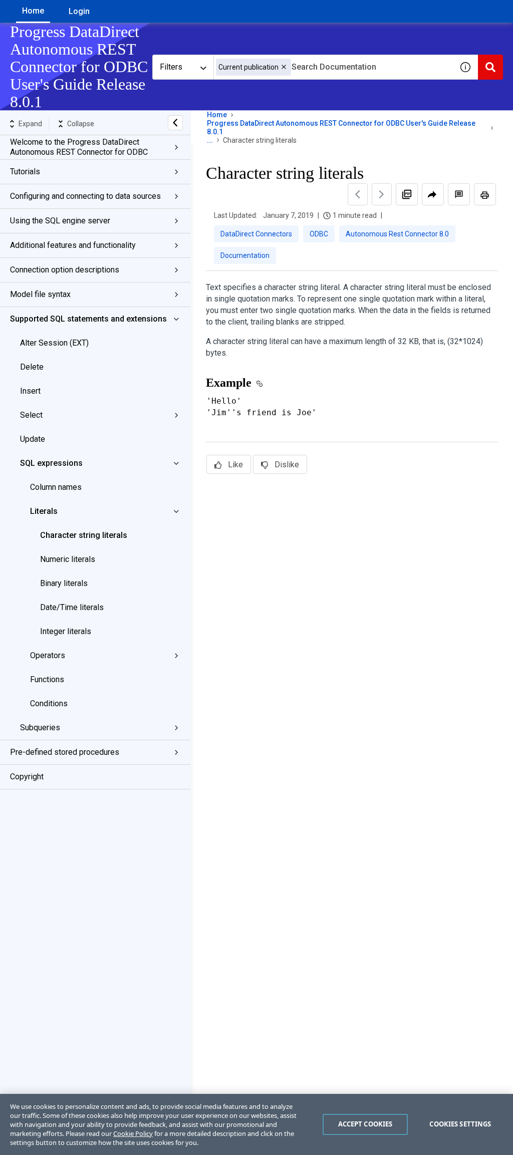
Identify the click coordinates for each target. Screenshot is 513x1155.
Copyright (27, 776)
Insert (30, 391)
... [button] (210, 140)
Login (79, 11)
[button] (284, 67)
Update (32, 439)
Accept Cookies (365, 1123)
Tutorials (25, 171)
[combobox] (333, 67)
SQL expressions (51, 463)
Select (31, 415)
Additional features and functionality (73, 245)
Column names (56, 487)
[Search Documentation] (490, 67)
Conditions (49, 703)
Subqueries (40, 727)
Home (33, 11)
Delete (32, 367)
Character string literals (83, 535)
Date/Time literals (72, 607)
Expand (30, 124)
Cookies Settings (460, 1123)
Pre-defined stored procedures (64, 752)
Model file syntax (40, 294)
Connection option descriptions (64, 269)
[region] (256, 1124)
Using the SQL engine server (60, 220)
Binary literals (64, 583)
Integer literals (65, 631)
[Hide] (175, 122)
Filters (171, 67)
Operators (47, 655)
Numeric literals (67, 559)
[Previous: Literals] (358, 194)
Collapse (80, 124)
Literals (44, 511)
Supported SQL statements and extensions (88, 319)
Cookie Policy (133, 1133)
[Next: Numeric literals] (382, 194)
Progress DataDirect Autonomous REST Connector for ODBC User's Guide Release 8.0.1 (341, 127)
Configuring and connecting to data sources (85, 196)
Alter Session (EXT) (54, 343)
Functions (47, 679)
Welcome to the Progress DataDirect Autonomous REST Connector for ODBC (79, 147)
